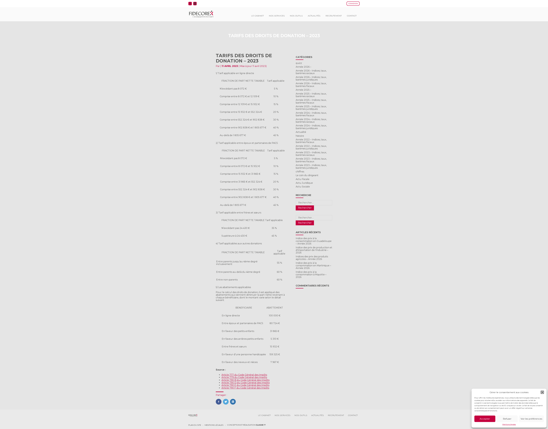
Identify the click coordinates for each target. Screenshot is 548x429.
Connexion (353, 4)
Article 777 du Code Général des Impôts (244, 374)
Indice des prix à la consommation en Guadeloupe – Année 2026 (314, 241)
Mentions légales (509, 424)
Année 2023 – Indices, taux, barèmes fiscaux (311, 160)
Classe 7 (260, 425)
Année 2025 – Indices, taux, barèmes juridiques (311, 107)
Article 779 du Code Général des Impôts (244, 377)
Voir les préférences (531, 418)
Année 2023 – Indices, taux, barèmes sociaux (311, 153)
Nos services (277, 15)
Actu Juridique (304, 183)
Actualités (314, 15)
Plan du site (194, 425)
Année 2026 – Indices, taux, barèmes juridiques (311, 78)
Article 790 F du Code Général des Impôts (245, 388)
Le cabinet (257, 15)
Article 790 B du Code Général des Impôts (245, 380)
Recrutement (334, 15)
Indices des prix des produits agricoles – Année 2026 (312, 257)
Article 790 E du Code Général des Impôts (245, 385)
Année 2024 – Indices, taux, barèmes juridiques (311, 127)
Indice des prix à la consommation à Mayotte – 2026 (311, 275)
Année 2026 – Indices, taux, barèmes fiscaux (311, 84)
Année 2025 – (303, 89)
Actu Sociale (303, 186)
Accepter (485, 418)
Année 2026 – (303, 66)
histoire (300, 136)
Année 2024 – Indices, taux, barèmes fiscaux (311, 114)
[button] (542, 392)
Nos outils (296, 15)
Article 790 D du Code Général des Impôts (245, 382)
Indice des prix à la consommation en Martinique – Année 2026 (313, 266)
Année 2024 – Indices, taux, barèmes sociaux (311, 120)
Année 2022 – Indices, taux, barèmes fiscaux (311, 141)
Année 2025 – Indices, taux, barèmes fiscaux (311, 101)
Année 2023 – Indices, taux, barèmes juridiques (311, 166)
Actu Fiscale (302, 179)
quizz (299, 63)
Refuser (507, 418)
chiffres (300, 171)
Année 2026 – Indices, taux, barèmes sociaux (311, 72)
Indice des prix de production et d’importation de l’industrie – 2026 (314, 250)
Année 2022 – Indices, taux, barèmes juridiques (311, 147)
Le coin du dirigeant (307, 175)
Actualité (301, 132)
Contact (351, 15)
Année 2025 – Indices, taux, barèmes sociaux (311, 95)
